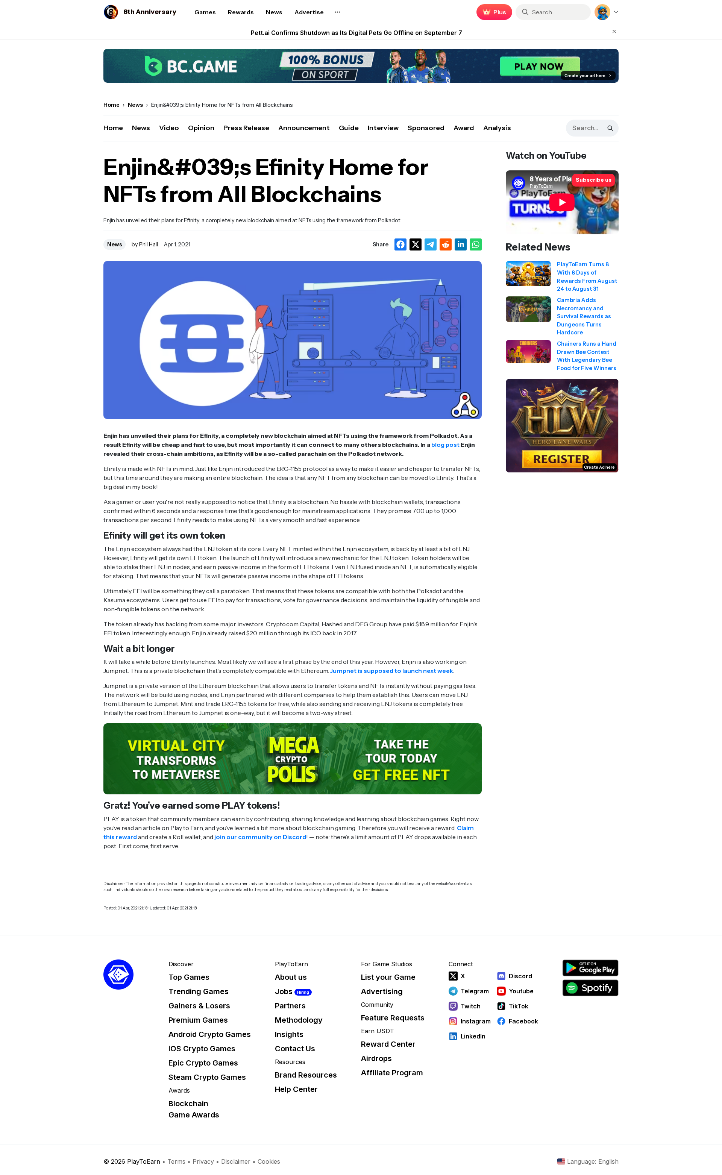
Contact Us (295, 1048)
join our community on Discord (260, 837)
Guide (349, 128)
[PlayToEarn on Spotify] (590, 987)
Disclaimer (235, 1161)
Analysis (497, 128)
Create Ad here (599, 467)
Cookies (269, 1161)
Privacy (203, 1161)
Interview (383, 128)
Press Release (246, 128)
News (141, 128)
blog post (445, 444)
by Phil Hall (145, 244)
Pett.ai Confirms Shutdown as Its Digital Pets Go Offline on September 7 (356, 32)
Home (113, 128)
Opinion (201, 128)
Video (169, 128)
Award (464, 128)
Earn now (492, 12)
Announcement (304, 128)
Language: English (593, 1161)
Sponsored (426, 128)
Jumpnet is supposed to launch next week (391, 670)
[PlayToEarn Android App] (590, 967)
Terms (176, 1161)
